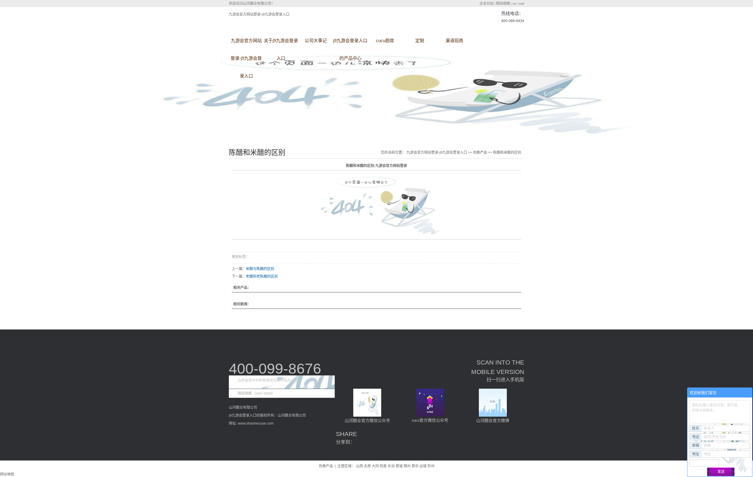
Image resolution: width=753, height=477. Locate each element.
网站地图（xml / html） (256, 393)
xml (521, 3)
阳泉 (383, 466)
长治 (391, 466)
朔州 (407, 466)
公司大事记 (316, 40)
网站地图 (503, 3)
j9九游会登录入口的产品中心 (350, 43)
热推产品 (480, 152)
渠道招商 (454, 40)
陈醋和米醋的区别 (507, 152)
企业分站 (486, 3)
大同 (375, 466)
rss (514, 3)
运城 (423, 466)
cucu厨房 (385, 40)
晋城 (399, 466)
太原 (367, 466)
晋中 (415, 466)
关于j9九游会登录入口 (281, 43)
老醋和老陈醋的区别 (262, 276)
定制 (419, 40)
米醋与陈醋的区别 (260, 269)
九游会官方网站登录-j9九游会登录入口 (259, 14)
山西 (359, 466)
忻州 (430, 466)
